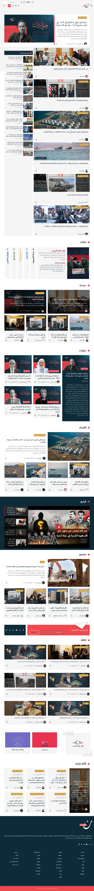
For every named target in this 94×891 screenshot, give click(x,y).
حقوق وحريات (81, 858)
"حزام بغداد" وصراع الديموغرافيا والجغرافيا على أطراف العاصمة (25, 566)
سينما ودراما (59, 868)
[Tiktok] (21, 2)
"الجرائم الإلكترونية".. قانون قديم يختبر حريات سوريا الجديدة (58, 609)
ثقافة (60, 877)
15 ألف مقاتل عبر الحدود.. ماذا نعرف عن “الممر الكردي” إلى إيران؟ (13, 120)
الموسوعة (37, 871)
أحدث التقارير (37, 852)
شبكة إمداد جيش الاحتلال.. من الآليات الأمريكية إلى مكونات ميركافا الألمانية (14, 135)
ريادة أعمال (59, 861)
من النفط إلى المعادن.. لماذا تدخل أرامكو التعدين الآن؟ (14, 96)
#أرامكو (21, 464)
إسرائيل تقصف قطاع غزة (53, 402)
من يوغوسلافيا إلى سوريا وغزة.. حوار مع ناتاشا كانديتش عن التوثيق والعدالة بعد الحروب (48, 409)
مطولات (38, 858)
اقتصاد (60, 852)
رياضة (82, 868)
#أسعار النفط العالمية (83, 113)
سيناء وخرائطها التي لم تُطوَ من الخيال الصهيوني (52, 265)
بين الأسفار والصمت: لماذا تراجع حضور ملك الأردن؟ (72, 100)
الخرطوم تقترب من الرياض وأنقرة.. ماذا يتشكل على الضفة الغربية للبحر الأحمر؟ (64, 163)
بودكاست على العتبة (45, 750)
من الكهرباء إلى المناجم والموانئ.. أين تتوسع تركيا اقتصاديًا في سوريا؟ (13, 89)
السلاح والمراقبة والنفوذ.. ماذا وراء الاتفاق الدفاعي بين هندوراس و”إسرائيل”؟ (13, 81)
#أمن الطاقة (41, 464)
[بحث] (18, 6)
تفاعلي (38, 868)
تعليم (83, 871)
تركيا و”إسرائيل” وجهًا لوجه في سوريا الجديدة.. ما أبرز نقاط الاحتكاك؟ (15, 58)
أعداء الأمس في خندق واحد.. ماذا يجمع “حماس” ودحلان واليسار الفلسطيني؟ (14, 65)
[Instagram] (26, 2)
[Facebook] (33, 2)
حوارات (38, 861)
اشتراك (34, 632)
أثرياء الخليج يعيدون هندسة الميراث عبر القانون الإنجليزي (14, 609)
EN (16, 6)
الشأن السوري (84, 368)
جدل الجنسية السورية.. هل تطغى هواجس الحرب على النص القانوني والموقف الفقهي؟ (36, 609)
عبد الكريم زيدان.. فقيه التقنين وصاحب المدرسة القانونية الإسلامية (71, 690)
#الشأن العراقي (41, 647)
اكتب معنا (16, 858)
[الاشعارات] (13, 6)
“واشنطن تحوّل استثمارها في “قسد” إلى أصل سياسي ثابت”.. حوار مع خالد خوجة (71, 23)
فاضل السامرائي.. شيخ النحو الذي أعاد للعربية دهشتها (30, 661)
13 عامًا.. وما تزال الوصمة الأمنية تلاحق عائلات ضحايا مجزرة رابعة (80, 609)
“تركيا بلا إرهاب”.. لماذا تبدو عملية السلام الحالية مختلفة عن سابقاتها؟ (66, 226)
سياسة (82, 852)
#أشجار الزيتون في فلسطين (16, 317)
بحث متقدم (15, 865)
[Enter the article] (80, 323)
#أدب (86, 703)
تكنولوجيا (82, 874)
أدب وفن (60, 858)
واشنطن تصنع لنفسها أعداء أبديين (77, 195)
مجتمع (82, 855)
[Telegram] (24, 2)
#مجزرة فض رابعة (84, 590)
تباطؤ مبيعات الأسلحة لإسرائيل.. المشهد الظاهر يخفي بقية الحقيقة (80, 483)
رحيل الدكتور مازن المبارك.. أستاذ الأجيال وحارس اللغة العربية (29, 718)
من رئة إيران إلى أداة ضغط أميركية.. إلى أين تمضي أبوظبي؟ (71, 69)
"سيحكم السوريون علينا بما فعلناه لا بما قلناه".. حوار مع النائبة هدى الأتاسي (47, 377)
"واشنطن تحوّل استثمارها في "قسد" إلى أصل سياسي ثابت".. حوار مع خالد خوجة (26, 298)
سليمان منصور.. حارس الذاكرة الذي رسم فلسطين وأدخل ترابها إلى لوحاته (15, 336)
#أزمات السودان (84, 144)
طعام (60, 871)
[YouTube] (28, 2)
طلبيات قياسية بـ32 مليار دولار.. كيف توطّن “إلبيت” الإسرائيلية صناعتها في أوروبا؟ (14, 143)
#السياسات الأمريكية (83, 176)
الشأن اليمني (27, 371)
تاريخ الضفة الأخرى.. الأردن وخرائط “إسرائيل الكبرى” (51, 267)
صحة (60, 874)
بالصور (38, 874)
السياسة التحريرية (14, 861)
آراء (83, 861)
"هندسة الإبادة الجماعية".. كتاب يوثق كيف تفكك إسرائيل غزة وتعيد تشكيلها (25, 690)
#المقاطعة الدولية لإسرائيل (81, 464)
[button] (90, 5)
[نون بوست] (86, 6)
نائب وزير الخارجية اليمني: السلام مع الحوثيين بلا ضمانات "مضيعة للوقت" (19, 377)
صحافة (60, 855)
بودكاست (38, 865)
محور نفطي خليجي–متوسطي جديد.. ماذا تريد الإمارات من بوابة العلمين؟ (66, 132)
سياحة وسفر (59, 865)
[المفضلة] (9, 5)
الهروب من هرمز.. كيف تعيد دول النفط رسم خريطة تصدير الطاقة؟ (58, 483)
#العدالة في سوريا (62, 590)
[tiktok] (6, 630)
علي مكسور (85, 381)
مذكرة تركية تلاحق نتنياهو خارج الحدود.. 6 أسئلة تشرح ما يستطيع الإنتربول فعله (14, 73)
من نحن (16, 852)
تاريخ (83, 865)
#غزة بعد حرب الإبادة (39, 675)
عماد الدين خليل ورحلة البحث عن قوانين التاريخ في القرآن (73, 718)
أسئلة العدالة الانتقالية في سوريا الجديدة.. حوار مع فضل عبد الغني (20, 408)
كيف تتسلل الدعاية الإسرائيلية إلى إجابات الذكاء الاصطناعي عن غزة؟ (14, 127)
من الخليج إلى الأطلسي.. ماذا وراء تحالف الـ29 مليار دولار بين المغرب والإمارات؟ (14, 112)
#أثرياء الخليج (19, 590)
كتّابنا (17, 855)
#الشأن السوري (82, 18)
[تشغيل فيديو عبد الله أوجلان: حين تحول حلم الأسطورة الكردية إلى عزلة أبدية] (59, 527)
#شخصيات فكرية (84, 675)
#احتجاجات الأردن (83, 81)
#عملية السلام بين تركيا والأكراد (80, 207)
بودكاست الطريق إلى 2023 (18, 750)
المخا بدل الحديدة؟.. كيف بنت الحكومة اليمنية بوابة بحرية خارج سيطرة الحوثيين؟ (14, 151)
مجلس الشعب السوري (53, 371)
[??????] (2, 741)
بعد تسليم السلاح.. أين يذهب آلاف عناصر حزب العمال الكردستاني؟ (15, 104)
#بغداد (42, 562)
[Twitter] (30, 2)
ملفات (38, 855)
